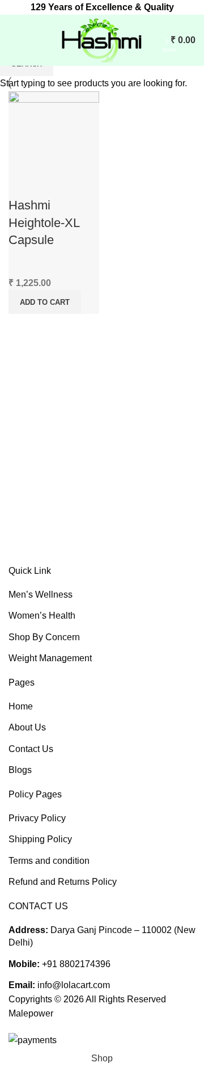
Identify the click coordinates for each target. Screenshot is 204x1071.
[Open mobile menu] (13, 40)
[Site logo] (100, 39)
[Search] (154, 40)
